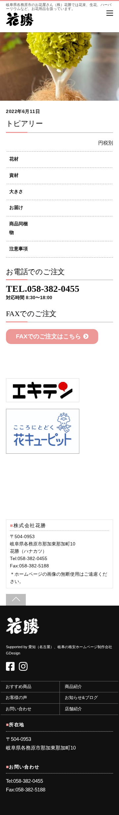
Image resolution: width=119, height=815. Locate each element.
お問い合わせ (18, 709)
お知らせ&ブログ (81, 697)
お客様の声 (16, 697)
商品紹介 (73, 686)
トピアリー (24, 123)
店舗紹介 (73, 709)
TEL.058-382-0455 (42, 292)
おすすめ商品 (18, 686)
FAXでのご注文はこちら (48, 336)
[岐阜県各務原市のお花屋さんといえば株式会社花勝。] (19, 22)
